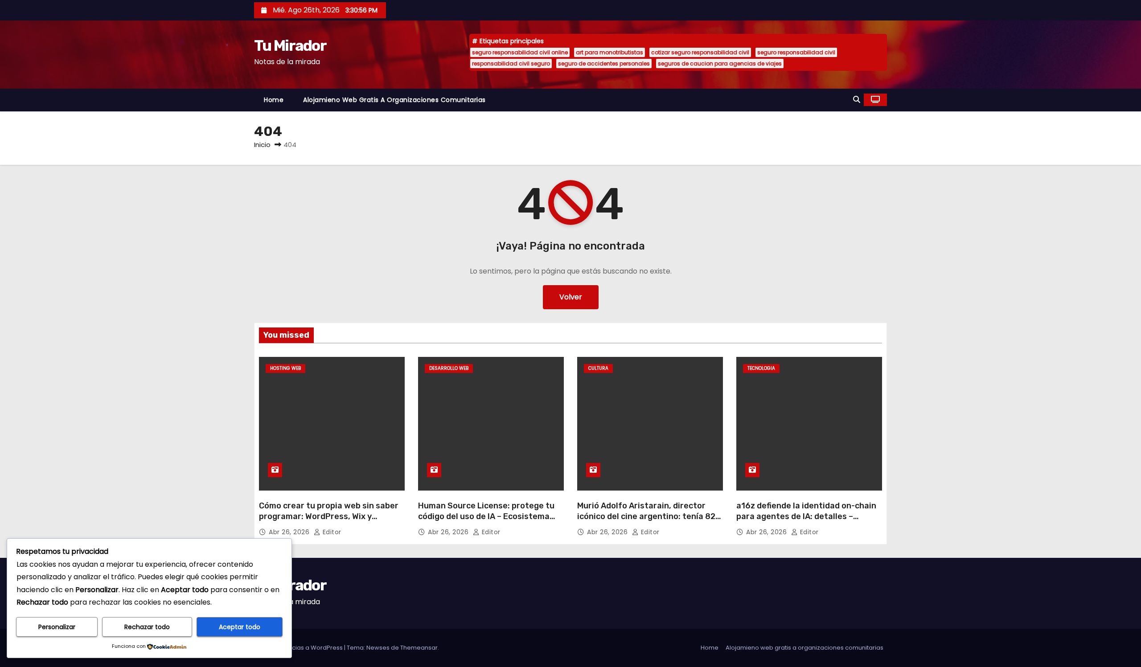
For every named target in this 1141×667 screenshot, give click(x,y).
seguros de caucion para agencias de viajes (720, 63)
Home (273, 99)
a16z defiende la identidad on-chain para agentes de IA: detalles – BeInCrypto (806, 516)
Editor (330, 532)
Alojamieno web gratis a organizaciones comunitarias (394, 99)
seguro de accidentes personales (604, 63)
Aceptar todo (239, 626)
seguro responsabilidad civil (796, 52)
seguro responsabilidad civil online (520, 52)
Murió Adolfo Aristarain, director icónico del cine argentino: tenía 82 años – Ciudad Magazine (646, 516)
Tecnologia (761, 368)
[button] (856, 99)
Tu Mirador (290, 46)
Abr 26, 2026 (290, 532)
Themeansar (419, 647)
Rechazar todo (147, 626)
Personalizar (56, 626)
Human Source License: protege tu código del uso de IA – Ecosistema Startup (486, 516)
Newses (378, 647)
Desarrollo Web (448, 368)
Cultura (598, 368)
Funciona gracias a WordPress (299, 647)
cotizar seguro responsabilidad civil (700, 52)
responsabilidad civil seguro (511, 63)
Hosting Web (285, 368)
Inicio (262, 144)
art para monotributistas (609, 52)
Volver (570, 297)
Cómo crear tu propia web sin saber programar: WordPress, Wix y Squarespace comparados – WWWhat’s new (328, 522)
